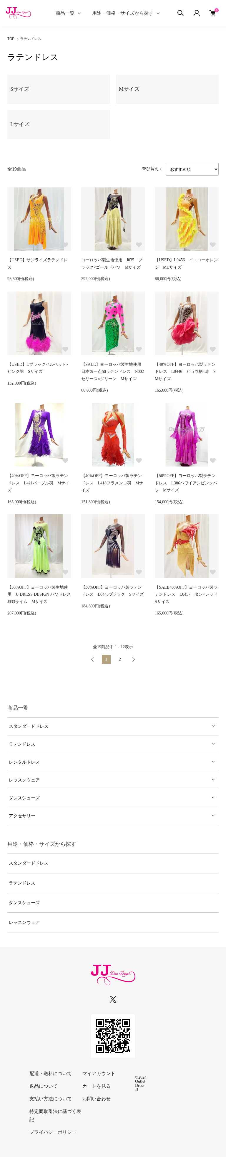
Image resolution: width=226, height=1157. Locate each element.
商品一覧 (65, 13)
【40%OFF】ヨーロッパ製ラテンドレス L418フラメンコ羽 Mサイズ (112, 483)
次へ (133, 659)
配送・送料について (50, 1073)
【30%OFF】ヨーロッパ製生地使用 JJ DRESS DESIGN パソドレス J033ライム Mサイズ (41, 594)
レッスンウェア (24, 780)
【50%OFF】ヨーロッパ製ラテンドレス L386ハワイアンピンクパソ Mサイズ (186, 483)
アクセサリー (22, 816)
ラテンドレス (30, 39)
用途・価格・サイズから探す (122, 13)
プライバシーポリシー (53, 1132)
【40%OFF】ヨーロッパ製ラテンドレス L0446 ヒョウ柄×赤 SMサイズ (185, 371)
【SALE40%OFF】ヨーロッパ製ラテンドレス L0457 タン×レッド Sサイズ (188, 594)
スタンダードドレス (29, 726)
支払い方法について (50, 1098)
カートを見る (96, 1086)
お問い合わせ (96, 1098)
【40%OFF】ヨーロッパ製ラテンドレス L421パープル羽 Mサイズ (38, 483)
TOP (10, 39)
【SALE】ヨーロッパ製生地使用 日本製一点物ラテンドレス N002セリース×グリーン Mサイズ (113, 371)
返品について (43, 1086)
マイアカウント (98, 1073)
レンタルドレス (24, 762)
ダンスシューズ (24, 798)
